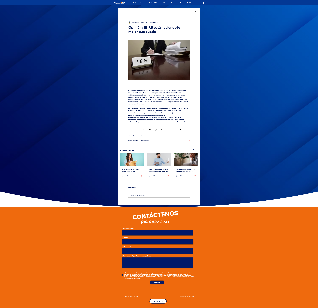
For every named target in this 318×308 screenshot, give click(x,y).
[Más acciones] (189, 22)
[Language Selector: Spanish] (206, 3)
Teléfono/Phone (128, 247)
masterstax (144, 130)
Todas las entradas (125, 11)
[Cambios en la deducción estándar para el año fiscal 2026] (186, 159)
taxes (170, 130)
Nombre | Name (128, 229)
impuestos (137, 130)
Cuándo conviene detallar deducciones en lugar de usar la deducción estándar (159, 170)
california (162, 130)
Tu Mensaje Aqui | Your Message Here (137, 256)
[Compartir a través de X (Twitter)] (133, 135)
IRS (150, 130)
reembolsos (180, 130)
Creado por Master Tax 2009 (131, 296)
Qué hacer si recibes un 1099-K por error (131, 170)
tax (167, 130)
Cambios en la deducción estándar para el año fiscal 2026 (185, 170)
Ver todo (195, 150)
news (174, 130)
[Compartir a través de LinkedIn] (137, 135)
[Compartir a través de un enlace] (141, 135)
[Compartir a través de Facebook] (129, 135)
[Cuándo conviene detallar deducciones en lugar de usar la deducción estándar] (159, 159)
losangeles (155, 130)
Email (125, 237)
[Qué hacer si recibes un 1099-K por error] (132, 159)
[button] (196, 11)
